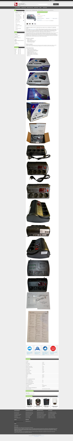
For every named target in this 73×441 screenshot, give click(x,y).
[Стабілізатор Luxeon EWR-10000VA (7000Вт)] (55, 402)
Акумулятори (36, 7)
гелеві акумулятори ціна (28, 415)
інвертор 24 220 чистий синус (40, 413)
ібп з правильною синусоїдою (17, 414)
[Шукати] (47, 4)
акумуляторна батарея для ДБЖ (29, 413)
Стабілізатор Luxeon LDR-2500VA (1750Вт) (46, 406)
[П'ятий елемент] (15, 4)
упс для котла (16, 416)
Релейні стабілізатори (40, 10)
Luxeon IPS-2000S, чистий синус (40, 416)
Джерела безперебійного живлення (18, 12)
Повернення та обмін (18, 28)
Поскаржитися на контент (35, 435)
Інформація (44, 7)
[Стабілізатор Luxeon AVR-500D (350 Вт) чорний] (38, 402)
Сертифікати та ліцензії (18, 25)
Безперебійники (17, 7)
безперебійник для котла (17, 415)
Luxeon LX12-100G (28, 416)
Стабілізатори (23, 7)
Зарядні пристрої (17, 19)
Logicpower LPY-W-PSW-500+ (51, 414)
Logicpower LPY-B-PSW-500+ (51, 415)
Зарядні (40, 7)
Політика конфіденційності (41, 435)
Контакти (16, 29)
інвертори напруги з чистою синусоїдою (41, 414)
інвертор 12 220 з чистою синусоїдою (41, 415)
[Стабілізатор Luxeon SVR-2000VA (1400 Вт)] (29, 402)
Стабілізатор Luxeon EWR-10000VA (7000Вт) (55, 406)
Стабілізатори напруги (34, 10)
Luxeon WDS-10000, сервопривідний (52, 413)
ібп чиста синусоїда (16, 413)
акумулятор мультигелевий (29, 414)
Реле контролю (17, 20)
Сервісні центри (17, 24)
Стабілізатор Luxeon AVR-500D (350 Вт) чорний (38, 406)
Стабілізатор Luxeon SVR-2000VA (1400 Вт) (29, 406)
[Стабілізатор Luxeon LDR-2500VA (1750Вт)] (46, 402)
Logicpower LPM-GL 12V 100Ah (51, 416)
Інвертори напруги (29, 7)
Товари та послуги (29, 10)
